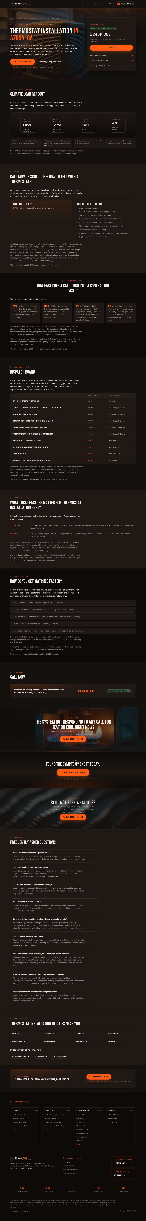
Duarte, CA (16, 1033)
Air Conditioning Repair (20, 1056)
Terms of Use (113, 1122)
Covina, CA (80, 1033)
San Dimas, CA (81, 1041)
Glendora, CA (49, 1033)
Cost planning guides (70, 1173)
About (111, 4)
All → (14, 1130)
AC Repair (66, 1162)
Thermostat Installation (39, 18)
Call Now (111, 48)
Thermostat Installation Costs (54, 1126)
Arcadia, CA (112, 1041)
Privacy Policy (113, 1118)
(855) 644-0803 (100, 34)
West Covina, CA (50, 1041)
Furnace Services (40, 1056)
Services (85, 4)
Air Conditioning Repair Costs (54, 1115)
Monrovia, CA (113, 1033)
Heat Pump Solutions (59, 1056)
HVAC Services (21, 18)
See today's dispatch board (50, 62)
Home (12, 18)
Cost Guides (98, 4)
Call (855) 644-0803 (23, 62)
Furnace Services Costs (52, 1118)
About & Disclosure (114, 1115)
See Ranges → (119, 1175)
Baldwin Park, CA (18, 1041)
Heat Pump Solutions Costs (53, 1122)
